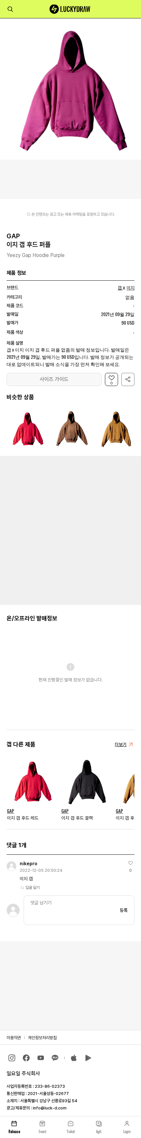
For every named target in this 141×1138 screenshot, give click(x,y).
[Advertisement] (70, 529)
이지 (130, 287)
